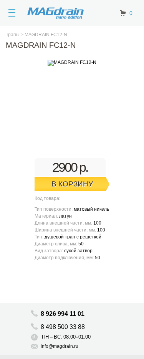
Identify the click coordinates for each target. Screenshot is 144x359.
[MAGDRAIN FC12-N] (72, 63)
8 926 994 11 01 (62, 313)
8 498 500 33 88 (63, 327)
